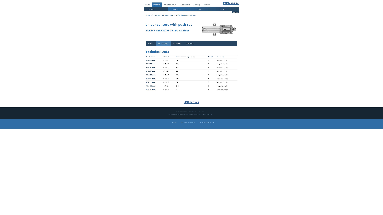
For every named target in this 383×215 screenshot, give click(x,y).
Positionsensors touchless (187, 15)
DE (234, 12)
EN (237, 12)
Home (147, 5)
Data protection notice (206, 122)
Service (222, 9)
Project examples (169, 5)
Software (199, 9)
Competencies (185, 5)
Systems (175, 9)
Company (196, 5)
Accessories (177, 43)
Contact (207, 5)
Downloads (190, 43)
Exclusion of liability (188, 122)
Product (150, 43)
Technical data (163, 43)
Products (156, 5)
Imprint (174, 122)
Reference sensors (168, 15)
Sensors (151, 9)
